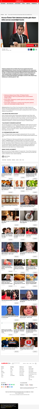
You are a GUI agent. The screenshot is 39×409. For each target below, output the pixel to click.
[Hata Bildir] (17, 394)
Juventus (17, 159)
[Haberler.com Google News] (2, 385)
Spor (6, 14)
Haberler (2, 366)
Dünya (2, 376)
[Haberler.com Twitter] (6, 385)
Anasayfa (2, 14)
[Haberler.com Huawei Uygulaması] (31, 385)
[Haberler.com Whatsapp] (12, 385)
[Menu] (1, 1)
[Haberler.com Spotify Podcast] (14, 385)
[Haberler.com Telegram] (10, 387)
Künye (33, 363)
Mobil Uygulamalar (31, 376)
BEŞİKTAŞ (28, 3)
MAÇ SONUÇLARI (10, 3)
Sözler (20, 159)
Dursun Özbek (9, 159)
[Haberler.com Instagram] (8, 385)
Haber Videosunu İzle (30, 45)
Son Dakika (2, 372)
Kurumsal (30, 366)
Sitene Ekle (30, 379)
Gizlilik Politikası (31, 369)
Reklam (27, 363)
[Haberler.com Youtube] (6, 387)
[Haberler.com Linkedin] (10, 385)
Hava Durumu (22, 368)
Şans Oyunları (22, 372)
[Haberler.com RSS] (2, 387)
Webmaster (30, 375)
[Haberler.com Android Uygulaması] (27, 385)
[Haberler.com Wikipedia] (4, 387)
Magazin (2, 371)
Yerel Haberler (12, 375)
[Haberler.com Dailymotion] (12, 387)
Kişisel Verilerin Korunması (33, 372)
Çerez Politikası (31, 371)
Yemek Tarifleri (22, 375)
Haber (16, 393)
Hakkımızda (24, 363)
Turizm (11, 372)
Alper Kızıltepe (7, 156)
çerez (1, 405)
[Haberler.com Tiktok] (8, 387)
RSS (29, 378)
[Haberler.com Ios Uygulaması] (22, 385)
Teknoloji (11, 369)
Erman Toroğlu (4, 159)
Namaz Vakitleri (22, 369)
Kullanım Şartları (31, 368)
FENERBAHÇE (34, 3)
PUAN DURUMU (17, 3)
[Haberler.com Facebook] (4, 385)
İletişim (30, 363)
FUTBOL (23, 3)
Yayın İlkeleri (36, 363)
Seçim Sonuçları (22, 371)
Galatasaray (13, 159)
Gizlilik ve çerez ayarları (13, 394)
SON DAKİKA (3, 3)
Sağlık (11, 368)
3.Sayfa (2, 375)
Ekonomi (2, 368)
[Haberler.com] (6, 363)
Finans (11, 371)
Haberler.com (22, 366)
